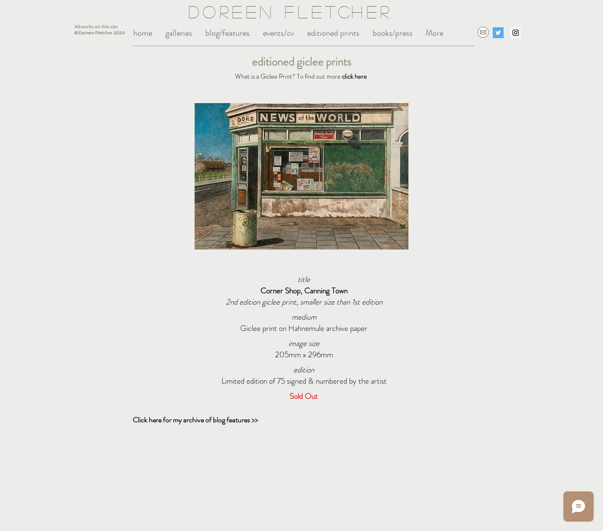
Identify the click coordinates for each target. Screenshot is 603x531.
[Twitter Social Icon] (498, 32)
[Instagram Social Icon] (515, 32)
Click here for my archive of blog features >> (195, 419)
